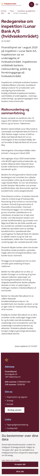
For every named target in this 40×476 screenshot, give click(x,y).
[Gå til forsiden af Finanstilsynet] (14, 4)
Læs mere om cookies (11, 460)
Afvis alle (20, 471)
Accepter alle (20, 464)
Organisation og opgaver (17, 397)
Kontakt (10, 404)
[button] (38, 4)
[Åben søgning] (31, 4)
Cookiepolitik (12, 428)
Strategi (10, 400)
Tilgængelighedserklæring (17, 424)
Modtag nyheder (15, 410)
